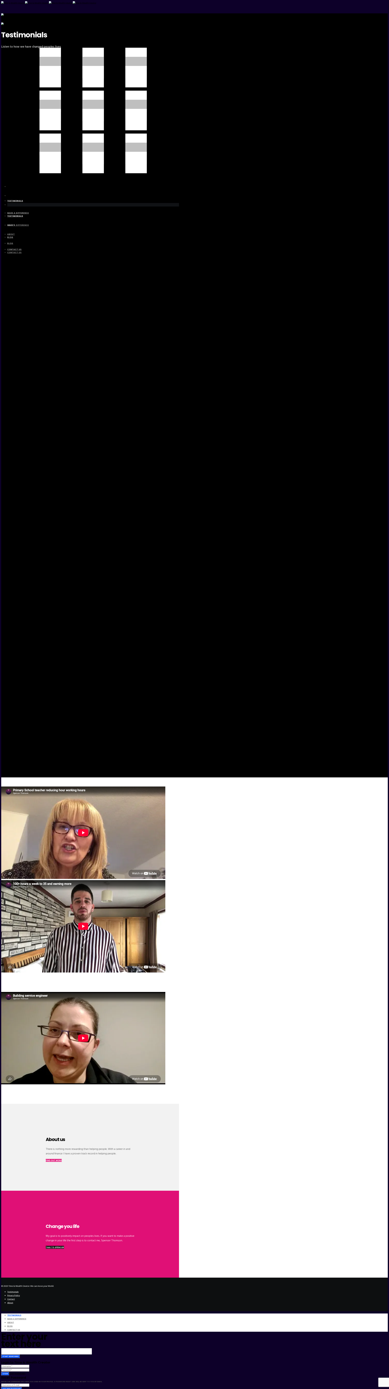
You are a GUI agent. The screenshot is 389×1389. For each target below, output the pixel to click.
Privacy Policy (13, 1295)
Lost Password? (18, 1373)
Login (5, 1373)
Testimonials (13, 1292)
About (10, 1303)
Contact (11, 1299)
